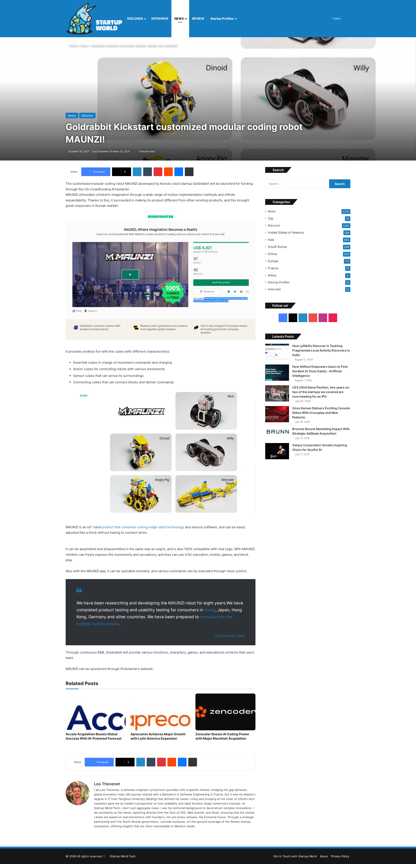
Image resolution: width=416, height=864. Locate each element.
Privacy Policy (340, 856)
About (324, 856)
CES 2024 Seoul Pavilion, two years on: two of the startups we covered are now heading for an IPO (321, 391)
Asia (271, 239)
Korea (209, 609)
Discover (274, 225)
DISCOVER (135, 18)
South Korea (277, 247)
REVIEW (198, 18)
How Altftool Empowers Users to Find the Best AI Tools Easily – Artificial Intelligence (320, 371)
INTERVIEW (159, 18)
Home (72, 46)
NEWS (179, 18)
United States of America (286, 232)
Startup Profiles (222, 18)
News (84, 46)
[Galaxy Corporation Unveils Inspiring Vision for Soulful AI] (277, 451)
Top (270, 218)
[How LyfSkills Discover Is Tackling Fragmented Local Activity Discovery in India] (277, 352)
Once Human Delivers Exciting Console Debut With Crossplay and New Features (321, 412)
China (272, 254)
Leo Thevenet (107, 784)
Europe (273, 261)
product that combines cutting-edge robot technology (143, 527)
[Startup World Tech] (95, 18)
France (273, 268)
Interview (274, 289)
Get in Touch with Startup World (295, 856)
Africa (272, 275)
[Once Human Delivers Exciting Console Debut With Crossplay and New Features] (277, 414)
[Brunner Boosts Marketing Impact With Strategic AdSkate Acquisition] (277, 431)
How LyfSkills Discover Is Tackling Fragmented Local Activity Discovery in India (321, 350)
